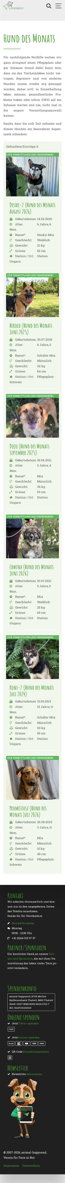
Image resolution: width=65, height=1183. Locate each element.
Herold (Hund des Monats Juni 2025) (31, 329)
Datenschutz (31, 1165)
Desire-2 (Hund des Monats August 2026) (32, 208)
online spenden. (29, 1037)
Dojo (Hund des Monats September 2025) (29, 449)
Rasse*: (20, 235)
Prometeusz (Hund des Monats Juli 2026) (28, 811)
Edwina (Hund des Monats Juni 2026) (32, 570)
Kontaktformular (23, 923)
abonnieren (34, 1074)
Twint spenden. (29, 1023)
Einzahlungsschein (36, 1051)
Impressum (11, 1165)
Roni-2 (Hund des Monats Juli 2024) (32, 691)
